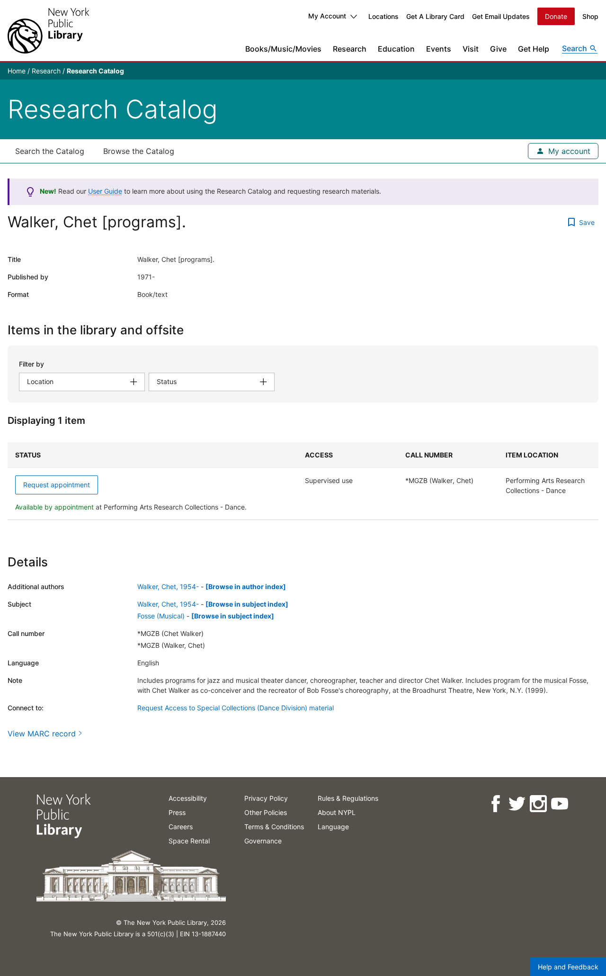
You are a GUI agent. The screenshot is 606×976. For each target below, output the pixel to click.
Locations (383, 16)
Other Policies (265, 812)
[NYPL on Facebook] (495, 804)
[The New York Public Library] (48, 31)
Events (438, 49)
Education (396, 49)
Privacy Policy (266, 798)
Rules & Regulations (348, 798)
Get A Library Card (435, 16)
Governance (263, 841)
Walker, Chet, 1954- (168, 586)
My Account (327, 16)
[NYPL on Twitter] (516, 804)
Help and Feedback (568, 967)
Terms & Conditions (274, 827)
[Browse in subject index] (246, 604)
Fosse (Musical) (161, 616)
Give (498, 49)
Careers (181, 827)
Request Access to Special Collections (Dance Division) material (235, 708)
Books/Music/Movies (283, 49)
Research (349, 49)
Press (177, 812)
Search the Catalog (49, 151)
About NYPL (337, 812)
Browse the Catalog (138, 151)
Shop (590, 16)
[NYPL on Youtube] (559, 804)
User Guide (105, 191)
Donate (556, 16)
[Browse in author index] (245, 586)
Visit (471, 49)
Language (333, 827)
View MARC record (42, 733)
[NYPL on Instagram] (537, 804)
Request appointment (56, 485)
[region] (303, 481)
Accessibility (188, 798)
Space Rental (189, 841)
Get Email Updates (501, 16)
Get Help (533, 49)
